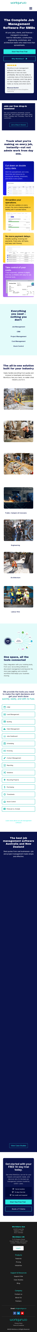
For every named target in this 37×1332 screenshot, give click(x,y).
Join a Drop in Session (18, 125)
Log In (18, 1248)
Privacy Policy (18, 1323)
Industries (18, 1265)
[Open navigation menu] (31, 8)
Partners (19, 1301)
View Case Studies (18, 1146)
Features (18, 1258)
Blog (18, 1283)
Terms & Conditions (18, 1325)
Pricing (18, 1262)
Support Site (18, 1276)
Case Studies (18, 1280)
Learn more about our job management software (18, 821)
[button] (18, 707)
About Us (18, 1297)
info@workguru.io (20, 1308)
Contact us (18, 1294)
